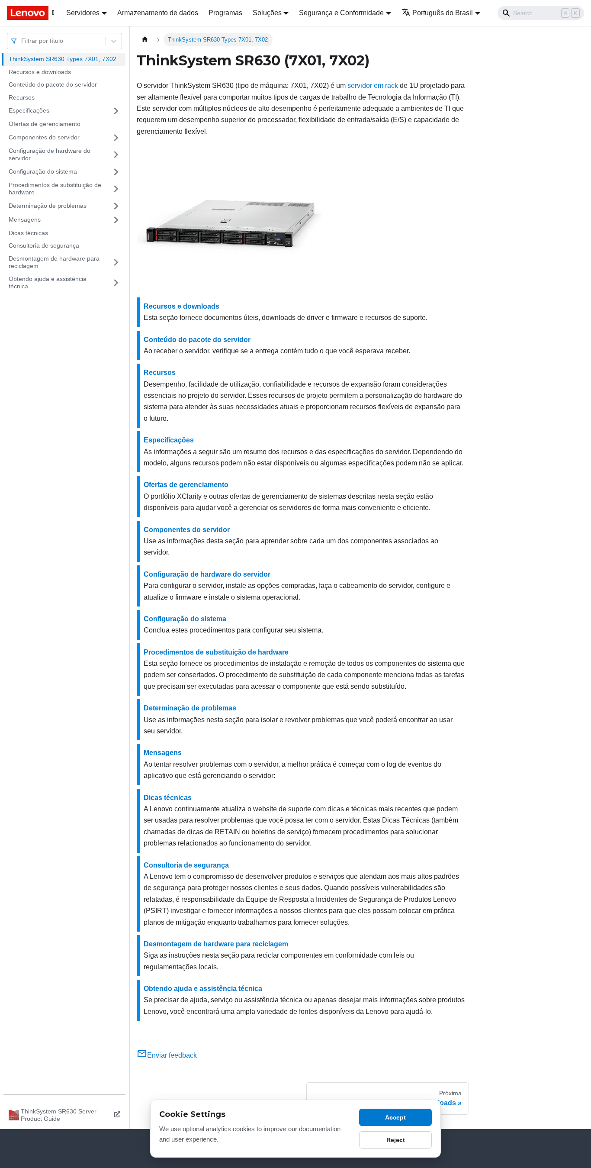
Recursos (22, 97)
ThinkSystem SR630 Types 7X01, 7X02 (62, 58)
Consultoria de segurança (44, 245)
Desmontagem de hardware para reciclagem (54, 262)
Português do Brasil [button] (442, 12)
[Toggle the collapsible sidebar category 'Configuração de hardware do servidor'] (115, 155)
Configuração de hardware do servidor (49, 154)
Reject (395, 1139)
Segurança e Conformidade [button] (341, 12)
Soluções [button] (267, 12)
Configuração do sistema (43, 171)
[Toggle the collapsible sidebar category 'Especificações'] (115, 111)
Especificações (29, 110)
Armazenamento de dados (157, 12)
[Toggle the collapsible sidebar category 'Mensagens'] (115, 220)
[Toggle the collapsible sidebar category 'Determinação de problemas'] (115, 206)
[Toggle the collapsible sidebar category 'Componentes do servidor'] (115, 138)
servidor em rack (372, 85)
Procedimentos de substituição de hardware (55, 188)
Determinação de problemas (48, 205)
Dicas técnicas (28, 232)
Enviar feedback (172, 1055)
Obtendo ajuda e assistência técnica (48, 282)
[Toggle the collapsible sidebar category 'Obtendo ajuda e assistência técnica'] (115, 283)
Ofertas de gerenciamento (44, 123)
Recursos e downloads (40, 71)
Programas (225, 12)
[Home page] (145, 39)
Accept (395, 1117)
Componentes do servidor (44, 137)
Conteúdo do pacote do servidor (53, 84)
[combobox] (22, 41)
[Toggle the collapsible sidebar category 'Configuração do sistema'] (115, 172)
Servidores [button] (83, 12)
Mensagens (25, 219)
